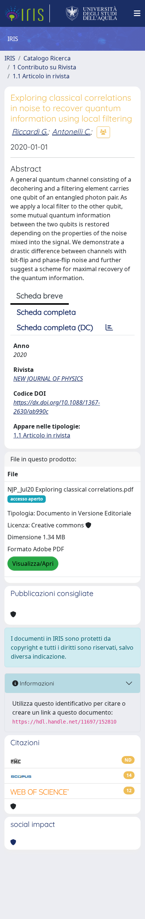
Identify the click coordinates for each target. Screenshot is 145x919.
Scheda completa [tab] (46, 312)
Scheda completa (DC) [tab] (55, 327)
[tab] (109, 327)
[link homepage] (27, 13)
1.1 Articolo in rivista (41, 76)
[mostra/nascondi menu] (137, 13)
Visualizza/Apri (33, 563)
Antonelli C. (71, 131)
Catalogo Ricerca (47, 58)
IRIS (9, 58)
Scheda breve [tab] (39, 295)
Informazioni (36, 683)
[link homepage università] (91, 13)
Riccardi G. (30, 131)
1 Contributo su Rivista (44, 67)
